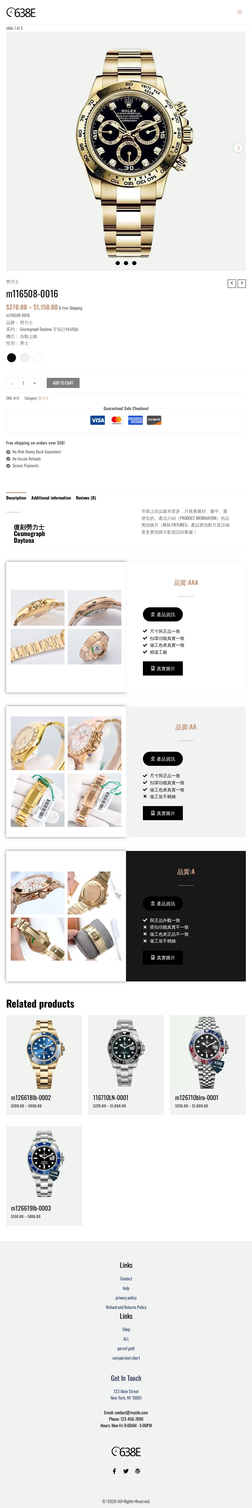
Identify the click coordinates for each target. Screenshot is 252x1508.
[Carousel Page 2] (126, 263)
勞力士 (12, 281)
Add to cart (63, 383)
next (238, 147)
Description (16, 498)
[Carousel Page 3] (134, 263)
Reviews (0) (86, 498)
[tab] (16, 497)
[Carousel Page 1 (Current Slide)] (118, 263)
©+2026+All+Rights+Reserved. (126, 1501)
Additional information (51, 498)
